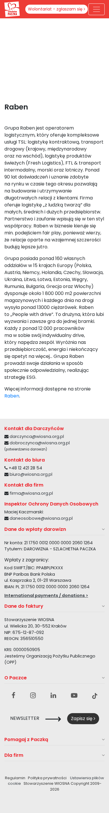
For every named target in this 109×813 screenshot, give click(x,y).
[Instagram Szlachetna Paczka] (33, 696)
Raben (11, 396)
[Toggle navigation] (96, 9)
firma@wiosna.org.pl (31, 493)
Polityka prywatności (47, 778)
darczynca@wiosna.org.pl (37, 436)
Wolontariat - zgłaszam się (56, 9)
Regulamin (15, 778)
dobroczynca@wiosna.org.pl (40, 443)
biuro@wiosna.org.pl (31, 474)
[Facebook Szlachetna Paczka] (13, 696)
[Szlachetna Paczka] (12, 9)
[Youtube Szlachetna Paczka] (74, 696)
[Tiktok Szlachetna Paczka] (94, 696)
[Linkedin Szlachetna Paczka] (53, 696)
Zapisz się (82, 718)
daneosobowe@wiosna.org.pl (41, 518)
